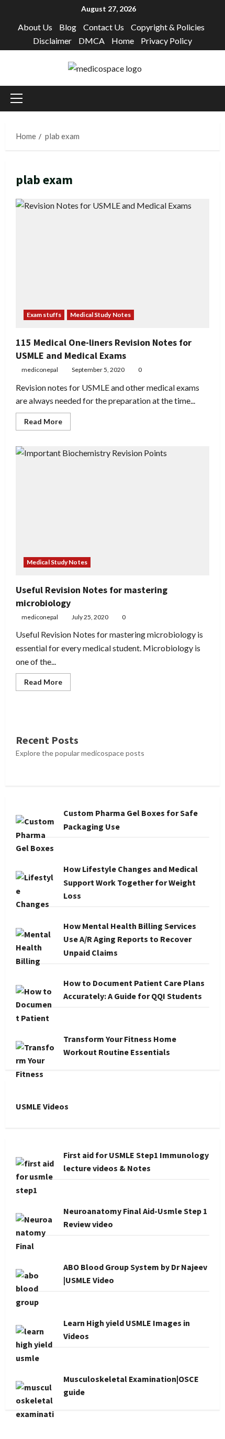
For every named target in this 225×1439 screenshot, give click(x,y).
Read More (47, 423)
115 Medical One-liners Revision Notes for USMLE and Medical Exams (112, 263)
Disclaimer (52, 41)
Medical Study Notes (100, 315)
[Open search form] (216, 98)
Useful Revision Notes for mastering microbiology (112, 510)
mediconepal (39, 369)
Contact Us (103, 27)
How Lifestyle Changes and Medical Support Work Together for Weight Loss (130, 882)
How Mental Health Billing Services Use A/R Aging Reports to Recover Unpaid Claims (129, 939)
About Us (35, 27)
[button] (16, 98)
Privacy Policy (166, 41)
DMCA (91, 41)
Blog (67, 27)
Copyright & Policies (168, 27)
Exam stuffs (44, 315)
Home (122, 41)
